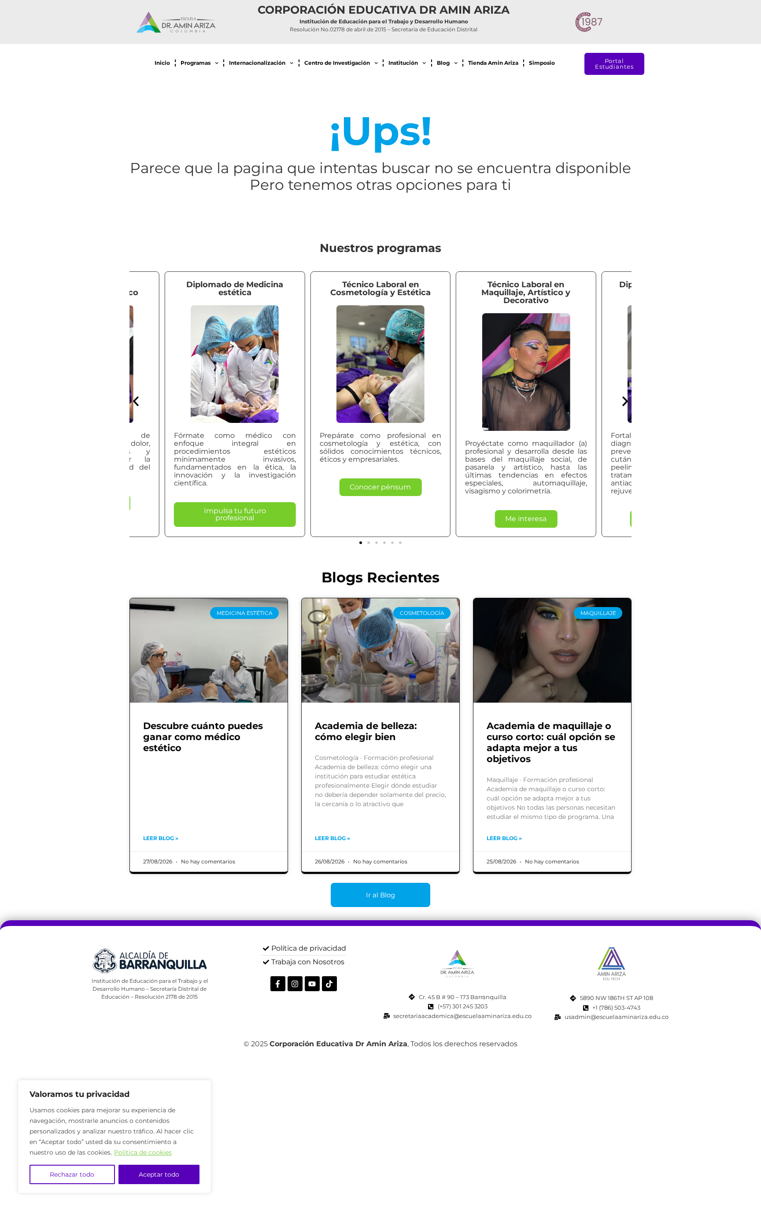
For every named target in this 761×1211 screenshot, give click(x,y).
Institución (403, 62)
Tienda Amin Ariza (493, 62)
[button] (135, 401)
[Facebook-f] (277, 983)
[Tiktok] (329, 983)
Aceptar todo (159, 1174)
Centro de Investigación (337, 62)
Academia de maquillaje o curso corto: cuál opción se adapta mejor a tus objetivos (551, 742)
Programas (196, 62)
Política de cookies (143, 1152)
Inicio (162, 62)
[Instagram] (295, 983)
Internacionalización (257, 62)
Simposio (542, 62)
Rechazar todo (72, 1174)
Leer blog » (160, 838)
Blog (443, 62)
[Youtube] (312, 983)
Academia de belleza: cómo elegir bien (366, 731)
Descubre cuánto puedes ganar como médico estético (203, 736)
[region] (114, 1136)
